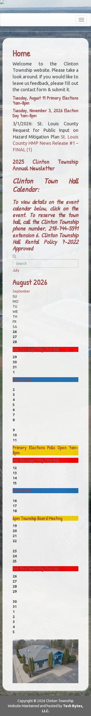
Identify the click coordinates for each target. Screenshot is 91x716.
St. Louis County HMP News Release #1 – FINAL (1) (45, 143)
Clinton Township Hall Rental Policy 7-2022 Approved (45, 241)
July (16, 270)
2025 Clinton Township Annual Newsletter (45, 164)
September (21, 291)
